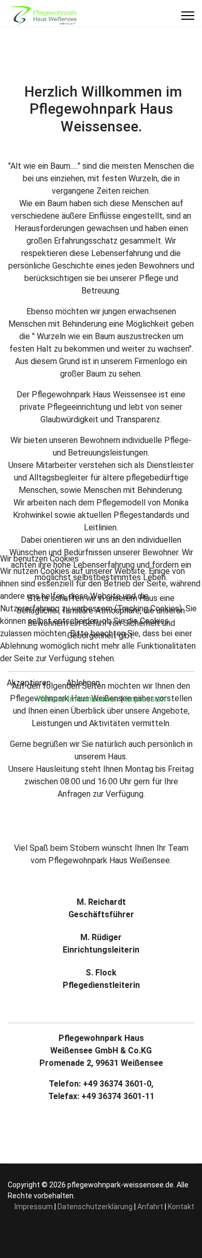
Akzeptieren (29, 683)
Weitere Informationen (77, 699)
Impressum (145, 699)
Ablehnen (83, 683)
